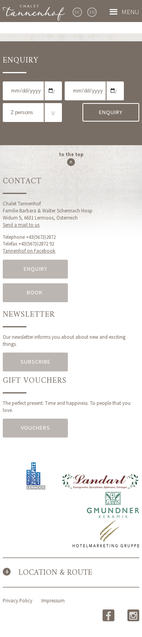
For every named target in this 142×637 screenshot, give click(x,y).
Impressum (53, 600)
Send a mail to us (21, 225)
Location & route (55, 573)
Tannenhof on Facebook (29, 250)
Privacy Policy (17, 600)
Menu (130, 11)
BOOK (35, 292)
